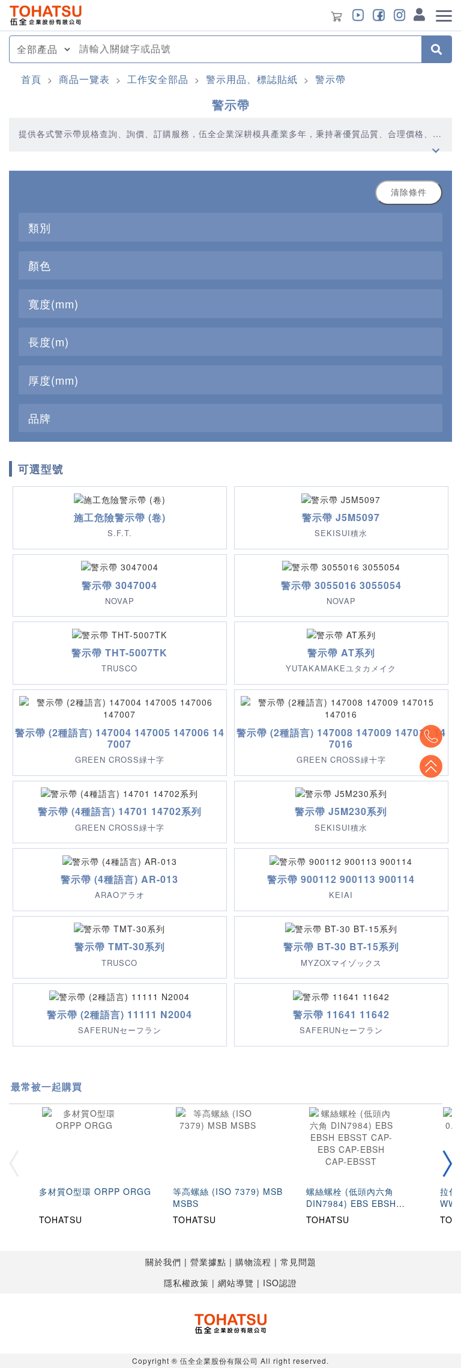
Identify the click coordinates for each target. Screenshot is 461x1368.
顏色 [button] (39, 265)
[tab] (230, 227)
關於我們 (163, 1262)
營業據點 (208, 1262)
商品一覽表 (84, 79)
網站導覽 (236, 1283)
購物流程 (253, 1262)
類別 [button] (39, 227)
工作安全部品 (157, 79)
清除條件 (409, 192)
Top (431, 766)
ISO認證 (280, 1283)
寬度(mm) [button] (53, 303)
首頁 (31, 79)
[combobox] (246, 49)
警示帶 (330, 79)
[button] (447, 1164)
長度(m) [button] (48, 341)
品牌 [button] (39, 418)
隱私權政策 (186, 1283)
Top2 (431, 736)
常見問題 (298, 1262)
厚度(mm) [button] (53, 380)
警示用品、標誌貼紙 (252, 79)
